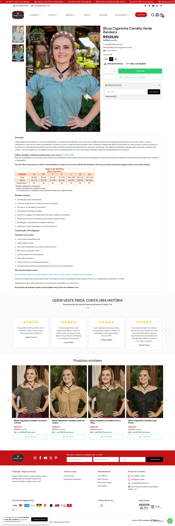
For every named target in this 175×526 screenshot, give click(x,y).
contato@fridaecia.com (42, 6)
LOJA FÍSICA (102, 476)
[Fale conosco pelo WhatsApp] (170, 521)
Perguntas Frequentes (72, 479)
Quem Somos (69, 476)
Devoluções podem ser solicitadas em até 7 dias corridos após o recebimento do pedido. (54, 274)
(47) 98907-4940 (22, 6)
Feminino (52, 15)
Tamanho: (107, 55)
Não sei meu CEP (111, 96)
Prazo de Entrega (104, 482)
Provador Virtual (115, 64)
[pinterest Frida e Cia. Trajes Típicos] (161, 6)
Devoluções (102, 486)
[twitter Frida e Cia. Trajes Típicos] (157, 6)
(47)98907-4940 (138, 479)
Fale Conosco (103, 479)
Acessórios (34, 15)
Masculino (70, 15)
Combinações (120, 15)
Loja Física (141, 14)
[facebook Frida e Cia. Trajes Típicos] (149, 6)
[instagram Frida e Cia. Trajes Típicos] (145, 6)
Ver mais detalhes (111, 51)
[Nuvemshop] (141, 521)
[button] (132, 77)
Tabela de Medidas (138, 64)
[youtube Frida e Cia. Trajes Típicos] (153, 6)
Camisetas (103, 15)
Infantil (86, 15)
